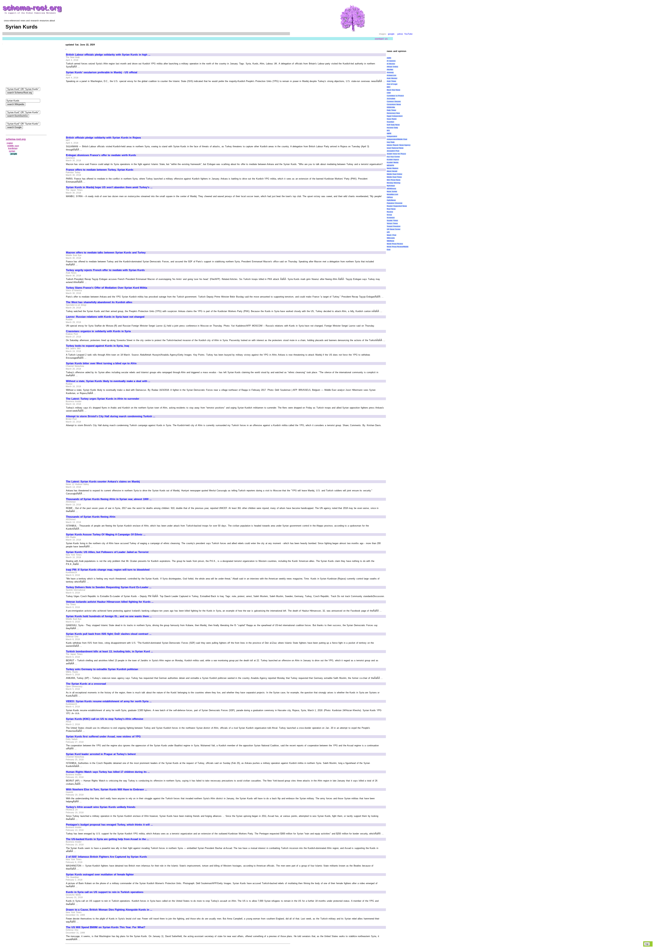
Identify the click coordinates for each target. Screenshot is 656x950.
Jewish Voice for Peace (396, 154)
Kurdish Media (392, 162)
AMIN (389, 58)
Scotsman (391, 218)
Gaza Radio (392, 119)
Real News (391, 209)
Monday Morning (393, 183)
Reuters (390, 212)
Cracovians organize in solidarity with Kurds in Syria (98, 331)
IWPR (389, 133)
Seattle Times (392, 220)
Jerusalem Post (393, 151)
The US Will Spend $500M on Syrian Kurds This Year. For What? (105, 927)
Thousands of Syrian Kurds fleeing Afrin (90, 516)
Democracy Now (393, 113)
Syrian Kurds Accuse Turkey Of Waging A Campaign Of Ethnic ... (105, 534)
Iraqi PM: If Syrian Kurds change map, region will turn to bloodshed (107, 569)
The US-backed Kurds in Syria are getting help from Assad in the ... (107, 839)
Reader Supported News (397, 206)
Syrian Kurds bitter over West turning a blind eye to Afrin (101, 363)
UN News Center (393, 229)
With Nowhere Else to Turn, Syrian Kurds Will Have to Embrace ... (106, 789)
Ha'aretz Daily (392, 128)
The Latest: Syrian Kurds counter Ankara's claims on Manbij (103, 481)
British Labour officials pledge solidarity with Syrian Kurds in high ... (108, 54)
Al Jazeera (391, 61)
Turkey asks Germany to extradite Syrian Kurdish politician (102, 669)
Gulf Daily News (393, 125)
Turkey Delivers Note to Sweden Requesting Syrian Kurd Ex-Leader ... (108, 587)
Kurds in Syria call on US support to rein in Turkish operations (104, 892)
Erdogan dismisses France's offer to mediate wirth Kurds (101, 155)
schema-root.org (16, 139)
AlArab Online (392, 67)
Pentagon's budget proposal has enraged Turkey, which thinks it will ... (109, 824)
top (646, 944)
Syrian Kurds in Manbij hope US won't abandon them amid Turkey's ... (109, 187)
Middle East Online (394, 174)
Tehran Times (392, 223)
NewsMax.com (392, 194)
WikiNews (390, 241)
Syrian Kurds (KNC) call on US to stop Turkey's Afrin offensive (104, 719)
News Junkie (392, 191)
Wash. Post (391, 235)
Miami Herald (392, 171)
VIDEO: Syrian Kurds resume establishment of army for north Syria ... (109, 701)
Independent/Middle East (397, 139)
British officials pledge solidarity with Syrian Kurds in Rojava (103, 137)
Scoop (389, 215)
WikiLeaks (391, 238)
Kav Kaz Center (393, 157)
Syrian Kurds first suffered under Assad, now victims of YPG (103, 736)
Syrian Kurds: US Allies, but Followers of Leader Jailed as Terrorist (107, 552)
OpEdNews (391, 200)
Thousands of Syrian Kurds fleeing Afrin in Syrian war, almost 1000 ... (109, 499)
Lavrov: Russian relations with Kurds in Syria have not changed (105, 316)
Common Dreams (394, 101)
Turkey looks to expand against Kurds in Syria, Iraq (97, 345)
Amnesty (390, 72)
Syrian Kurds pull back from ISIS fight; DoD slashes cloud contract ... (108, 634)
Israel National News (395, 148)
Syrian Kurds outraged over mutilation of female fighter (100, 874)
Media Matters (392, 168)
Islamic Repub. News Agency (398, 145)
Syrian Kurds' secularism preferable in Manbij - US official (101, 72)
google (391, 34)
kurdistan (12, 148)
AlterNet (390, 70)
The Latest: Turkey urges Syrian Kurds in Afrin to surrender (102, 398)
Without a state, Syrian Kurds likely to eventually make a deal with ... (108, 381)
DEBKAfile (391, 107)
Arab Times (391, 81)
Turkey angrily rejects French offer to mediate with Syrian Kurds (105, 270)
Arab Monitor (392, 78)
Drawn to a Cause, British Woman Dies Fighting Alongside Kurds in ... (109, 909)
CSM (389, 93)
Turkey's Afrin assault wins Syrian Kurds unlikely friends (100, 807)
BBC (388, 87)
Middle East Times (394, 177)
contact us (381, 38)
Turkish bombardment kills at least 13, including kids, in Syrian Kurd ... (109, 651)
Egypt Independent (394, 116)
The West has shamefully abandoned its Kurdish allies (99, 302)
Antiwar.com (391, 75)
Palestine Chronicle (394, 203)
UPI (388, 232)
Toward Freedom (393, 226)
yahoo (400, 34)
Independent (392, 136)
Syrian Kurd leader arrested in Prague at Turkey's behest (101, 754)
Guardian (390, 122)
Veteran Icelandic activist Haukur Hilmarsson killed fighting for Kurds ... (109, 601)
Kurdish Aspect (393, 160)
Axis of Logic (392, 84)
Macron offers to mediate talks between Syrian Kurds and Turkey (106, 252)
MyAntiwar (391, 186)
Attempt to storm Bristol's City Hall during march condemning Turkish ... (110, 416)
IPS (388, 130)
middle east (13, 146)
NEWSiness (391, 189)
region (10, 143)
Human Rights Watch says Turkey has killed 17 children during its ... (108, 772)
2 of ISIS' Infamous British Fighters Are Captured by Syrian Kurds (106, 856)
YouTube (408, 34)
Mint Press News (393, 180)
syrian (12, 151)
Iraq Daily (390, 142)
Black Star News (393, 90)
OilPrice (390, 197)
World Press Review (395, 244)
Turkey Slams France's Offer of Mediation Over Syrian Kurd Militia (106, 287)
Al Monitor (391, 64)
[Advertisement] (94, 108)
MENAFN (390, 165)
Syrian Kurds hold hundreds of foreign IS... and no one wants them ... (109, 616)
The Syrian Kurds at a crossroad (86, 683)
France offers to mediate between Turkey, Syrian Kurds (99, 169)
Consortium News (394, 104)
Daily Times (391, 110)
